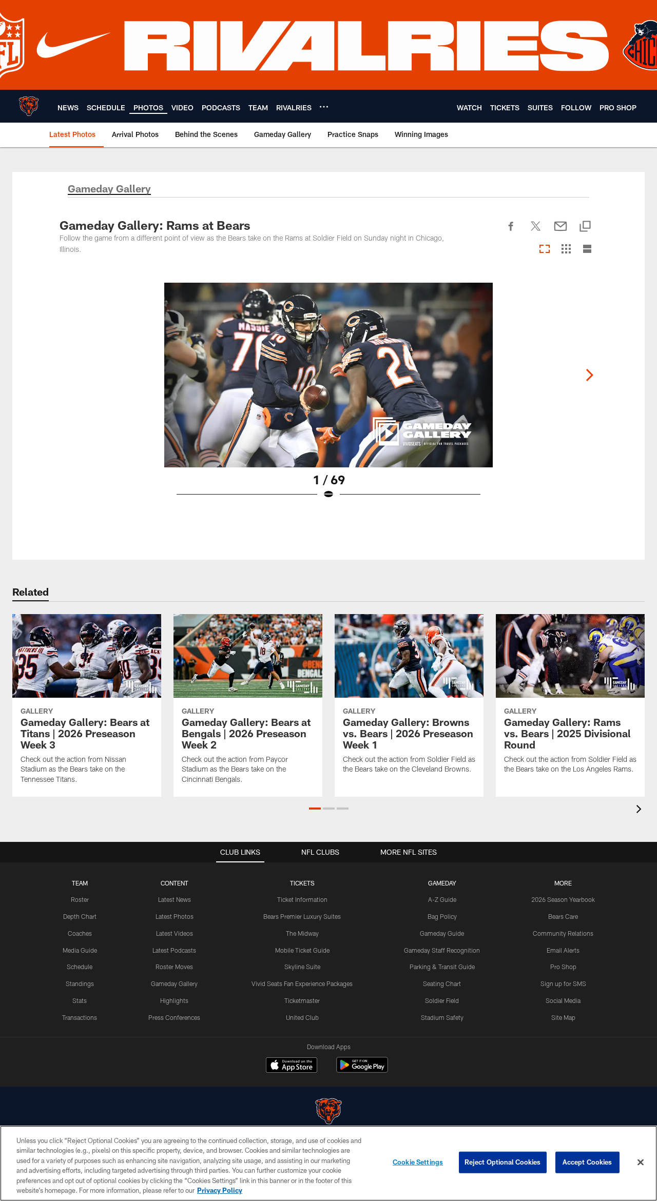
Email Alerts (563, 950)
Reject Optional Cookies (503, 1162)
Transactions (79, 1017)
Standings (80, 983)
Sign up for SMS (563, 983)
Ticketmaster (302, 1000)
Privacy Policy (219, 1190)
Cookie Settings (418, 1162)
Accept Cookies (587, 1162)
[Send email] (560, 231)
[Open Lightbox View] (328, 398)
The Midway (302, 933)
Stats (79, 1000)
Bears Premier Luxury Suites (302, 916)
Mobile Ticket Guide (302, 950)
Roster (80, 899)
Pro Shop (563, 966)
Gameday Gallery (174, 983)
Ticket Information (302, 899)
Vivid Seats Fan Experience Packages (302, 983)
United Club (302, 1017)
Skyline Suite (302, 966)
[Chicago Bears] (328, 1112)
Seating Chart (442, 983)
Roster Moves (174, 966)
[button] (315, 808)
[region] (328, 1163)
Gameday (442, 883)
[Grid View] (566, 249)
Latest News (174, 899)
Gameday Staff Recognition (442, 950)
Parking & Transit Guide (442, 966)
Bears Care (563, 916)
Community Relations (563, 933)
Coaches (80, 933)
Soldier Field (442, 1000)
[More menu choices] (324, 107)
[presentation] (640, 810)
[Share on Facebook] (511, 231)
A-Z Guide (442, 899)
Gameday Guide (442, 933)
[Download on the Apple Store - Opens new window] (291, 1066)
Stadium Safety (442, 1017)
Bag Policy (442, 916)
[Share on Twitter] (536, 231)
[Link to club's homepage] (28, 106)
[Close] (640, 1162)
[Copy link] (585, 227)
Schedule (79, 966)
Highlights (174, 1000)
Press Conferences (174, 1017)
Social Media (563, 1000)
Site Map (563, 1017)
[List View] (587, 249)
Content (174, 883)
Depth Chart (79, 916)
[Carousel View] (544, 249)
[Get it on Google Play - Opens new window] (362, 1069)
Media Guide (80, 950)
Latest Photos (175, 916)
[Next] (589, 375)
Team (80, 883)
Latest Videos (174, 933)
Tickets (302, 883)
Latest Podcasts (174, 950)
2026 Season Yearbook (563, 899)
